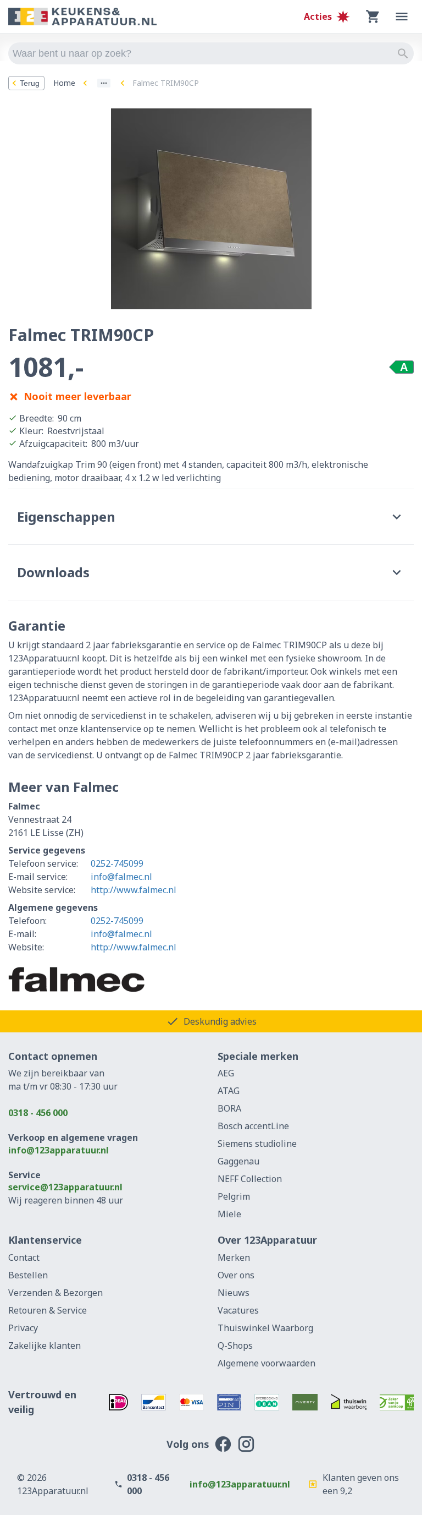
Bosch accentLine (253, 1126)
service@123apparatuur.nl (65, 1187)
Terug (30, 83)
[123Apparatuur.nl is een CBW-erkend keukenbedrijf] (397, 1402)
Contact (24, 1257)
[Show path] (103, 83)
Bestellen (28, 1275)
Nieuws (233, 1293)
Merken (234, 1257)
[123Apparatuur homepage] (82, 17)
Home (64, 83)
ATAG (229, 1091)
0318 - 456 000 (38, 1113)
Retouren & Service (47, 1310)
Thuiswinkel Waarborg (265, 1328)
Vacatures (238, 1310)
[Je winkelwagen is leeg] (373, 16)
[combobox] (211, 53)
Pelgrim (234, 1196)
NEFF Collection (250, 1179)
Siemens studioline (257, 1143)
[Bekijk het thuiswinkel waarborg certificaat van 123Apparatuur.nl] (349, 1402)
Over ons (236, 1275)
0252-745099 (117, 863)
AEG (226, 1073)
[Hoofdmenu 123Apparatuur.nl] (402, 16)
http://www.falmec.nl (133, 890)
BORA (229, 1108)
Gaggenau (238, 1161)
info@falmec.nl (121, 877)
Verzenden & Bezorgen (55, 1293)
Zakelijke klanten (44, 1345)
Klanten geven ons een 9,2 (361, 1484)
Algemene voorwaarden (266, 1363)
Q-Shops (235, 1345)
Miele (229, 1214)
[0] (373, 16)
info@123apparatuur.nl (58, 1150)
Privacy (23, 1328)
